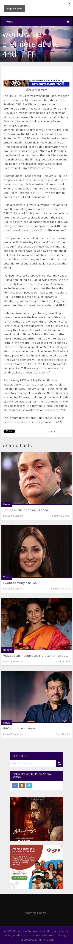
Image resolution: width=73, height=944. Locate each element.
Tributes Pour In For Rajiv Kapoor (26, 510)
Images (8, 650)
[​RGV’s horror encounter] (36, 697)
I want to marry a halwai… (21, 583)
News (6, 504)
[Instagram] (22, 785)
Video (6, 577)
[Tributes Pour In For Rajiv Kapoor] (36, 478)
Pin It (51, 432)
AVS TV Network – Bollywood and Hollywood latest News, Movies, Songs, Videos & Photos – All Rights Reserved (36, 935)
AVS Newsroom (14, 515)
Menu (9, 21)
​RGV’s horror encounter (19, 728)
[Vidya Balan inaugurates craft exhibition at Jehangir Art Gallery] (36, 624)
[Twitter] (29, 785)
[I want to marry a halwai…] (36, 551)
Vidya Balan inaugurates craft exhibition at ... (35, 655)
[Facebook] (15, 785)
